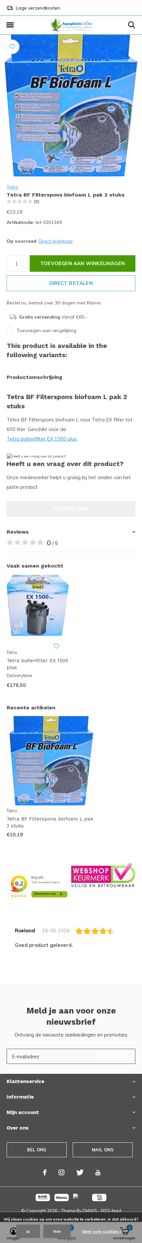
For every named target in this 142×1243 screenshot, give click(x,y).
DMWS (90, 1210)
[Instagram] (61, 1172)
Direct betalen (71, 283)
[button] (10, 25)
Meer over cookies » (101, 1231)
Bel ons (36, 1149)
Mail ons (103, 1149)
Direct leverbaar (56, 241)
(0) (36, 201)
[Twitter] (80, 1172)
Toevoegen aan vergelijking (46, 330)
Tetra (12, 187)
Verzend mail (70, 509)
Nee (57, 1231)
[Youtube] (97, 1172)
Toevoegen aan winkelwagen (82, 263)
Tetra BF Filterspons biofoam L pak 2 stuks (50, 822)
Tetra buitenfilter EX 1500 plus (42, 439)
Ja (28, 1231)
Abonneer (115, 1056)
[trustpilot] (103, 875)
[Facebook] (45, 1172)
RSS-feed (111, 1210)
